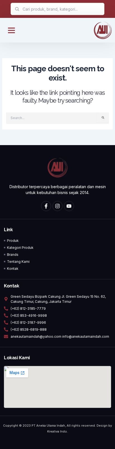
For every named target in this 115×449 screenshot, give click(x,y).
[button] (11, 30)
